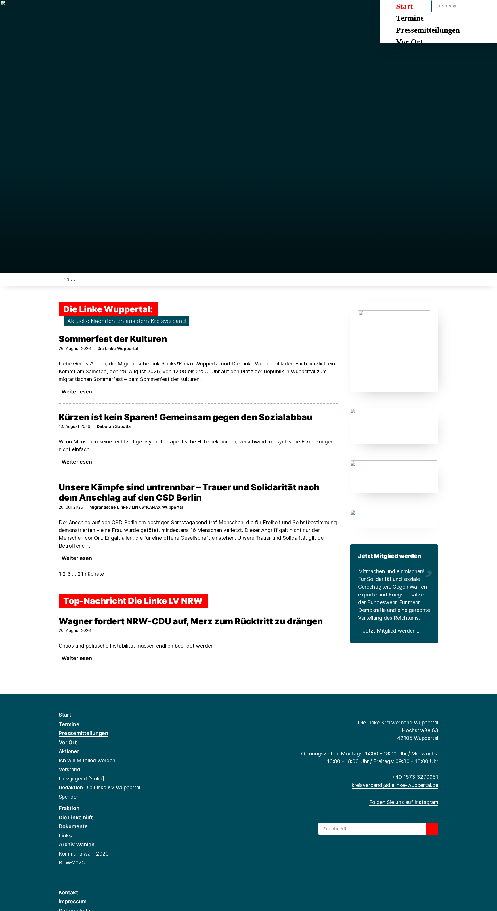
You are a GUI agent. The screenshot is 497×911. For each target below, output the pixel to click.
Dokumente (73, 826)
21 (80, 574)
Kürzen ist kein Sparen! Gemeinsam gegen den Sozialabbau (185, 417)
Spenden (69, 797)
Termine (69, 724)
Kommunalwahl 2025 (84, 854)
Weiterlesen (77, 391)
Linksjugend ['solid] (81, 779)
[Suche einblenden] (468, 12)
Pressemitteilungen (428, 30)
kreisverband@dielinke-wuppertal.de (395, 785)
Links (65, 835)
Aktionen (69, 751)
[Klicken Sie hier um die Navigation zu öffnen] (485, 12)
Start (65, 715)
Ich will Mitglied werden (87, 760)
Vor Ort (409, 42)
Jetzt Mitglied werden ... (391, 631)
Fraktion (69, 808)
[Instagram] (62, 12)
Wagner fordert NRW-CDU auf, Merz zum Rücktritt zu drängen (191, 621)
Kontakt (68, 892)
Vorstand (69, 769)
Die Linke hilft (76, 817)
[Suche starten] (432, 829)
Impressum (73, 901)
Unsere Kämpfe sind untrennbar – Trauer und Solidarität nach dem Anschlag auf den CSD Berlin (189, 492)
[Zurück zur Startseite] (60, 279)
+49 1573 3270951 (415, 777)
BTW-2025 (72, 863)
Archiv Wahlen (77, 844)
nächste (94, 574)
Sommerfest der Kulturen (113, 339)
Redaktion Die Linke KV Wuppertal (99, 787)
